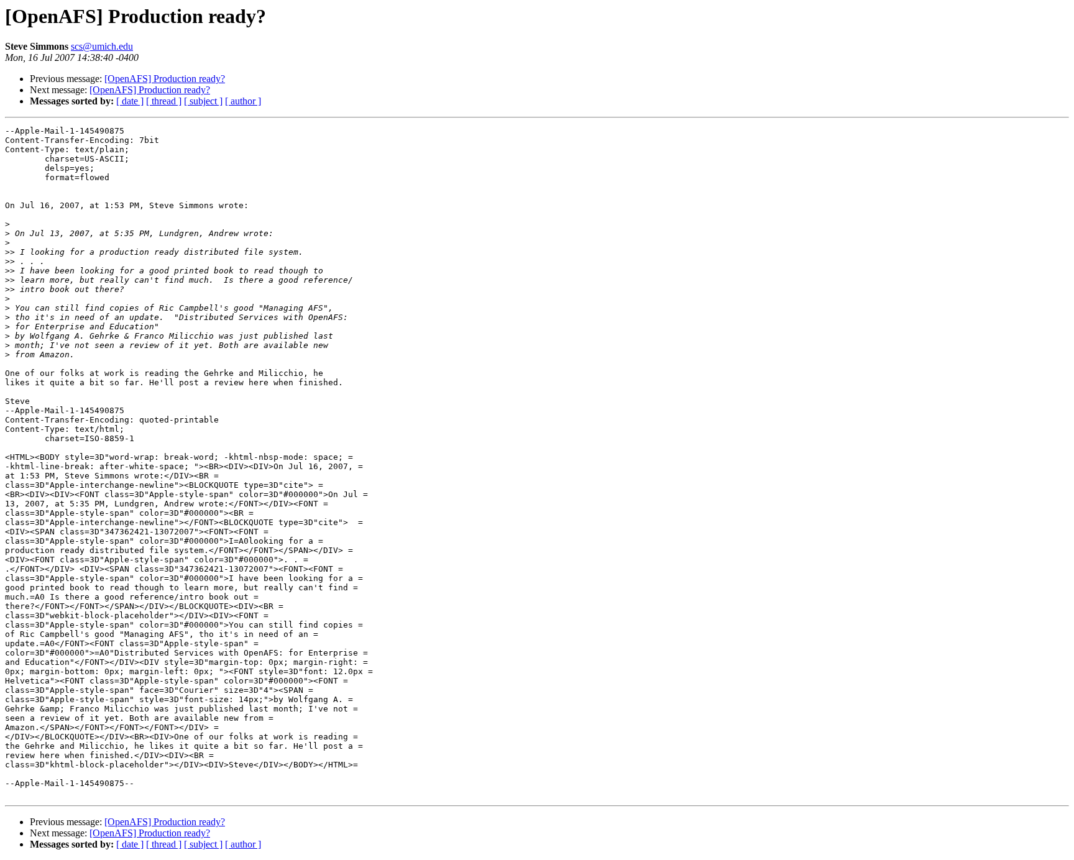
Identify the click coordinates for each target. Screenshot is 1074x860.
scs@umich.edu (102, 46)
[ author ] (243, 101)
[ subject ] (203, 101)
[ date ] (130, 101)
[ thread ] (163, 101)
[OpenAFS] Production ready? (164, 78)
